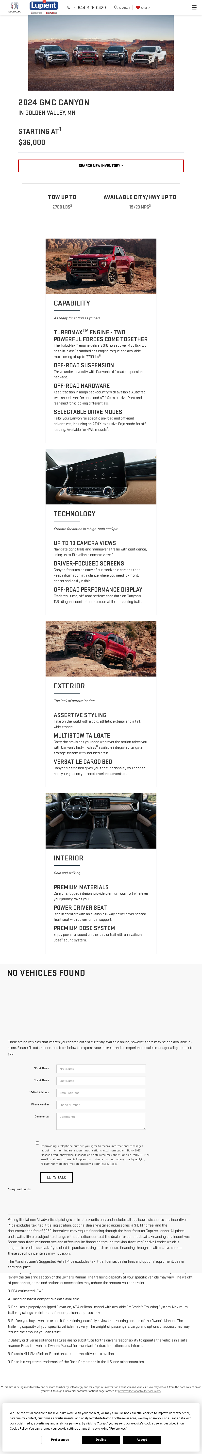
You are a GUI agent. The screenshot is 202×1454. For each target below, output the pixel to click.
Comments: (42, 1116)
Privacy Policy (109, 1164)
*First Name (41, 1068)
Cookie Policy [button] (18, 1428)
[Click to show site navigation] (194, 7)
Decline (101, 1439)
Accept (142, 1439)
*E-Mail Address (39, 1092)
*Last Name (41, 1080)
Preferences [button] (118, 1428)
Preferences (60, 1439)
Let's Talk (56, 1177)
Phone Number (40, 1104)
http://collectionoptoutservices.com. (139, 1391)
